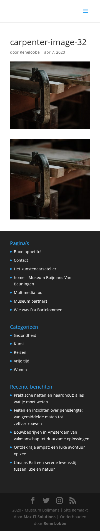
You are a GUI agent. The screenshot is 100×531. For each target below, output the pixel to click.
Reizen (20, 352)
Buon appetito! (27, 251)
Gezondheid (25, 335)
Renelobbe (30, 52)
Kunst (19, 343)
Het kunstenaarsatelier (35, 268)
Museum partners (31, 301)
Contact (21, 260)
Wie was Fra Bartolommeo (38, 309)
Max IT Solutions (40, 516)
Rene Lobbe (55, 523)
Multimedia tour (29, 292)
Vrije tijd (21, 361)
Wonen (20, 369)
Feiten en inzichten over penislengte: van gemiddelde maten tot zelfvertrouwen (48, 416)
